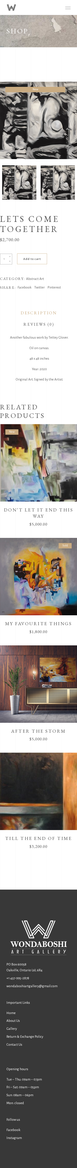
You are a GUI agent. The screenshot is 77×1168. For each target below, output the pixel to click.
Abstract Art (35, 279)
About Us (13, 1020)
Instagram (14, 1138)
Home (11, 1013)
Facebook (13, 1130)
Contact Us (14, 1044)
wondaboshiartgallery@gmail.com (32, 986)
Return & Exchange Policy (24, 1036)
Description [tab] (39, 313)
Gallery (11, 1028)
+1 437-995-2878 (17, 978)
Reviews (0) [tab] (38, 324)
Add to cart (32, 259)
